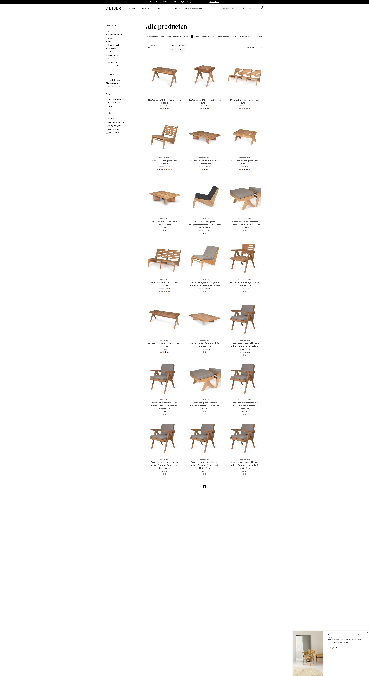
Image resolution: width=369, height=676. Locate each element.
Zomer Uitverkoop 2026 (193, 8)
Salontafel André (114, 129)
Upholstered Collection (116, 87)
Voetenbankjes (113, 133)
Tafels (110, 52)
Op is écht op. (214, 2)
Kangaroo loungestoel (116, 122)
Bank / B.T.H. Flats (114, 119)
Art (109, 31)
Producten (131, 8)
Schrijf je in (333, 648)
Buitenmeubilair (113, 55)
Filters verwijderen (177, 50)
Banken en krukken (115, 35)
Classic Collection (114, 80)
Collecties (145, 8)
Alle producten (152, 37)
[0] (262, 8)
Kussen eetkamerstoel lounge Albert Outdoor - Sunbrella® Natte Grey (245, 346)
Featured (111, 59)
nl (250, 8)
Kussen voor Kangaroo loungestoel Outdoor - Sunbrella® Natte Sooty (205, 224)
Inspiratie (160, 8)
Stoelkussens (113, 48)
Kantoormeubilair (114, 45)
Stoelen (111, 38)
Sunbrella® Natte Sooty (116, 103)
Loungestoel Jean (114, 126)
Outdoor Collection (114, 83)
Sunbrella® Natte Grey (116, 99)
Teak (110, 106)
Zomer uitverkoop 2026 (116, 66)
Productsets (175, 8)
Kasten (110, 41)
